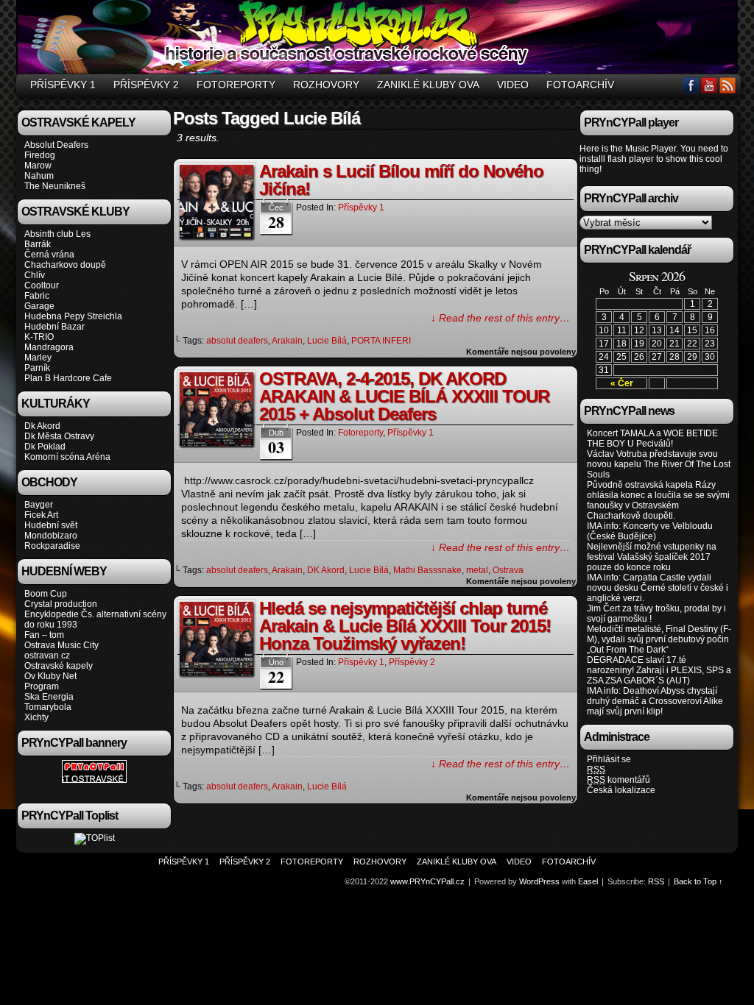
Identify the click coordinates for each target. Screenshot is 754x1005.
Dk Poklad (45, 446)
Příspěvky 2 (146, 84)
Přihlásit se (609, 759)
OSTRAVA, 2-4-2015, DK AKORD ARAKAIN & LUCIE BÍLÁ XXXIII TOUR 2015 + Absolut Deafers (404, 396)
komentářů (618, 780)
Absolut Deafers (56, 145)
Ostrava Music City (61, 645)
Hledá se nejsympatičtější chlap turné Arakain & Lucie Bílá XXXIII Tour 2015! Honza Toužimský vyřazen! (405, 625)
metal (477, 570)
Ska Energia (49, 697)
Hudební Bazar (54, 327)
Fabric (36, 296)
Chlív (34, 275)
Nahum (39, 176)
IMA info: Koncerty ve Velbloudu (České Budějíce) (650, 531)
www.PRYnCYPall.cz (379, 39)
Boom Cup (45, 594)
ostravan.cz (47, 655)
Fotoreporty (236, 84)
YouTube (709, 85)
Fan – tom (44, 635)
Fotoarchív (580, 84)
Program (41, 686)
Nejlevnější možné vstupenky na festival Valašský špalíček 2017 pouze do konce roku (651, 556)
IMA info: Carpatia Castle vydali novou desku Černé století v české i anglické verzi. (657, 587)
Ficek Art (41, 515)
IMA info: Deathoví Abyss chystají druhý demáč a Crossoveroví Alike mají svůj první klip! (655, 701)
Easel (588, 881)
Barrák (37, 244)
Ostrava (508, 570)
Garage (39, 306)
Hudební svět (50, 525)
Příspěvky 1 (63, 84)
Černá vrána (49, 254)
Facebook (691, 85)
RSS (728, 85)
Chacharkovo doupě (65, 265)
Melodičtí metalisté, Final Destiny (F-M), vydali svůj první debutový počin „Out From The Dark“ (659, 639)
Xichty (36, 717)
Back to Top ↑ (698, 881)
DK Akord (326, 570)
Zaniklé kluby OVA (428, 84)
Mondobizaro (50, 535)
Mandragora (49, 347)
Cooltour (41, 285)
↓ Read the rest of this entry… (500, 318)
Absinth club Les (57, 234)
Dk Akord (42, 426)
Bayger (38, 505)
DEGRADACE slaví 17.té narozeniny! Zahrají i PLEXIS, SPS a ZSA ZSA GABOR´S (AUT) (659, 670)
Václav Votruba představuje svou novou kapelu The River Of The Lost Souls (658, 464)
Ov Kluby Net (50, 676)
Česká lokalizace (621, 790)
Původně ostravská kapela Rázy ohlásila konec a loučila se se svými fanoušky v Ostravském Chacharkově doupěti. (658, 500)
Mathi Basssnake (427, 570)
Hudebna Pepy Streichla (73, 316)
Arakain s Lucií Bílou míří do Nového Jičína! (401, 180)
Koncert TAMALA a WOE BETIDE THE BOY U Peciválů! (652, 438)
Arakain (287, 340)
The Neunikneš (54, 186)
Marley (38, 357)
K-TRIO (39, 337)
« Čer (621, 383)
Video (513, 84)
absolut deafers (237, 340)
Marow (38, 165)
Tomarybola (47, 707)
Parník (37, 368)
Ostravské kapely (58, 666)
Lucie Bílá (327, 340)
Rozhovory (326, 84)
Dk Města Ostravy (59, 436)
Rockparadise (52, 546)
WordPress (539, 881)
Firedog (39, 155)
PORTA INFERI (381, 340)
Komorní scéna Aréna (67, 457)
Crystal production (60, 604)
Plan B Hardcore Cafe (68, 378)
